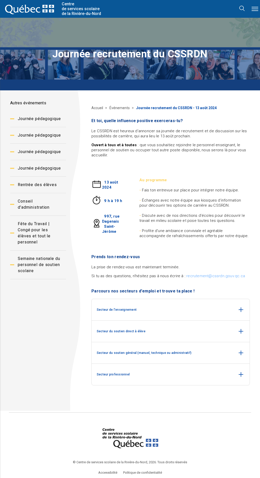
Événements (120, 108)
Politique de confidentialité (142, 472)
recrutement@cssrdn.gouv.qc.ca (215, 276)
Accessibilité (107, 472)
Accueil (97, 108)
